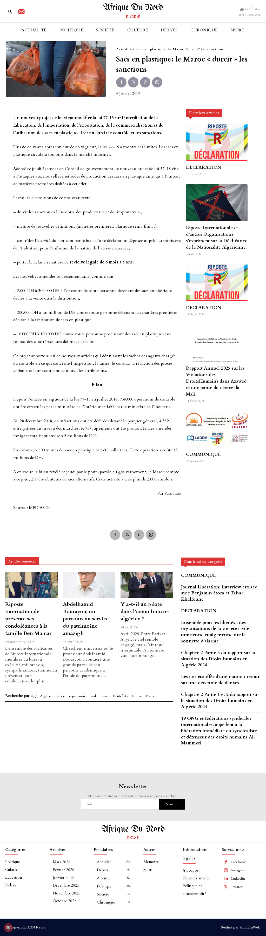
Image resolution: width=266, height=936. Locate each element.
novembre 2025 (66, 893)
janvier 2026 (63, 877)
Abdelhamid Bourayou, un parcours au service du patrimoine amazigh (86, 619)
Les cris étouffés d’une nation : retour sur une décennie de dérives (220, 680)
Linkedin (238, 878)
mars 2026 (61, 862)
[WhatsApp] (157, 82)
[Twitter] (133, 82)
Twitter (237, 886)
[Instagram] (226, 870)
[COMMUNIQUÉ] (216, 429)
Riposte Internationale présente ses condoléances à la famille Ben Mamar (28, 619)
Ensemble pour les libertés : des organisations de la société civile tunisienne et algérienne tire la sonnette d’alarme (215, 632)
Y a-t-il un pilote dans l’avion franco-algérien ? (145, 611)
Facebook (238, 861)
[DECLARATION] (216, 142)
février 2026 (63, 869)
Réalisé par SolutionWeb (240, 927)
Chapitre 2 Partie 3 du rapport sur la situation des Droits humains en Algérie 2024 (218, 659)
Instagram (238, 870)
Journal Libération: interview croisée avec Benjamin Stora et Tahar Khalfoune (219, 593)
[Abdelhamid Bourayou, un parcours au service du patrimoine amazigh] (89, 585)
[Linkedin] (226, 878)
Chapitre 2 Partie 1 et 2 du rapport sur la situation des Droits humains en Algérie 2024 (220, 700)
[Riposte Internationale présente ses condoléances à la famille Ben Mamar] (31, 585)
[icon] (21, 13)
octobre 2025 (64, 901)
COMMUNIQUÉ (203, 454)
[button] (10, 11)
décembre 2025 (66, 885)
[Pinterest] (145, 82)
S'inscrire (172, 804)
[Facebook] (121, 82)
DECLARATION (203, 167)
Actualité (124, 49)
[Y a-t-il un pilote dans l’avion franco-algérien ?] (147, 585)
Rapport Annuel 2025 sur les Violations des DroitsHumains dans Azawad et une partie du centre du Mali (216, 381)
